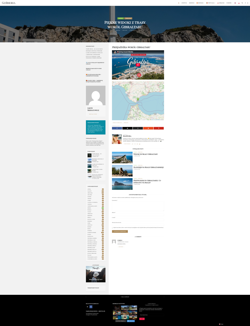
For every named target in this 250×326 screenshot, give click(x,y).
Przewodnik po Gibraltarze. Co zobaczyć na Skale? (147, 181)
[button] (114, 83)
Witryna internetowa (116, 222)
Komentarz (115, 200)
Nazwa (113, 212)
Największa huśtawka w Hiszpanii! (94, 50)
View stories (127, 143)
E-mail (113, 217)
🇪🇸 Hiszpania (200, 2)
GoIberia (8, 3)
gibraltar (126, 122)
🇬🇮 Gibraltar (220, 2)
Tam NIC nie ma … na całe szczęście (94, 49)
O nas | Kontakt (125, 296)
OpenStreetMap (157, 119)
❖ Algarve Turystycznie (91, 314)
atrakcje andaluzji (117, 122)
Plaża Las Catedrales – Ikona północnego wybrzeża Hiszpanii (97, 176)
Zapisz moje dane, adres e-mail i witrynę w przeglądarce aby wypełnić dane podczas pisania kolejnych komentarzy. (138, 227)
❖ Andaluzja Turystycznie (92, 313)
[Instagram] (87, 306)
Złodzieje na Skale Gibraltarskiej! (149, 167)
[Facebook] (90, 306)
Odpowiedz (121, 246)
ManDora (118, 30)
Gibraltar (128, 18)
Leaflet (152, 119)
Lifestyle (184, 2)
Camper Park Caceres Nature (93, 54)
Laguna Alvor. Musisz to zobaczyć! (94, 52)
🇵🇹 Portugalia (210, 2)
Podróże (228, 2)
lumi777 (120, 240)
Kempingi (191, 2)
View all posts (93, 114)
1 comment (131, 30)
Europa (121, 18)
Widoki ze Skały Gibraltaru (146, 154)
